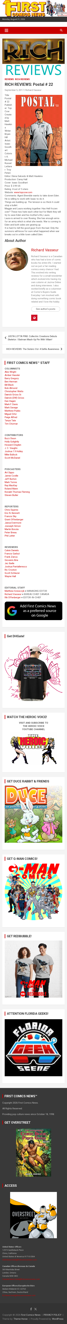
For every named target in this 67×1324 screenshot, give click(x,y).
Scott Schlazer (12, 573)
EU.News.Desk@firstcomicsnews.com (19, 1295)
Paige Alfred (11, 417)
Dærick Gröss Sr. (13, 394)
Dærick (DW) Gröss (14, 397)
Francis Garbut (12, 553)
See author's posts (45, 309)
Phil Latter (10, 535)
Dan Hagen (10, 401)
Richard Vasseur (33, 90)
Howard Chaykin (13, 444)
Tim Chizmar (11, 423)
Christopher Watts (14, 391)
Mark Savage (11, 407)
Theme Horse (21, 1319)
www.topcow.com (23, 192)
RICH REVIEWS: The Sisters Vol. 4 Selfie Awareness (32, 349)
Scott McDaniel (12, 457)
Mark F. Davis (11, 404)
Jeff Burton (11, 479)
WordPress (57, 1319)
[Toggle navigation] (6, 30)
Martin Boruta (12, 529)
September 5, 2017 (14, 90)
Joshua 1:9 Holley (14, 451)
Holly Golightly (12, 441)
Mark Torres (11, 482)
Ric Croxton (11, 569)
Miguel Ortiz (11, 414)
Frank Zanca (11, 556)
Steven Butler (11, 495)
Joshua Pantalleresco (16, 566)
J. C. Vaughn (11, 448)
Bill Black (9, 384)
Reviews (9, 79)
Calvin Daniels (12, 550)
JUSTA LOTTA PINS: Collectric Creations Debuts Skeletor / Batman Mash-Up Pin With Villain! (32, 338)
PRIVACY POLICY (52, 1315)
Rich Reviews (22, 79)
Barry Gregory (12, 378)
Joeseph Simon (13, 526)
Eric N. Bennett (12, 513)
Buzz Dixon (10, 438)
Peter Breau (11, 532)
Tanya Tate (10, 420)
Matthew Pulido (12, 410)
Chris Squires (11, 509)
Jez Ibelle (9, 563)
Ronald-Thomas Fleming (17, 492)
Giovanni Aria (11, 560)
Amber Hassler (12, 375)
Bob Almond (11, 388)
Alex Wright (10, 372)
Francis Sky (10, 516)
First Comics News (31, 1315)
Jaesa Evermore (13, 522)
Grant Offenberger (14, 519)
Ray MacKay (11, 485)
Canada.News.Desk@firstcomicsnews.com (21, 1279)
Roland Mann (11, 488)
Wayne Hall (10, 576)
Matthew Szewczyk (14, 591)
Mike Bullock (11, 454)
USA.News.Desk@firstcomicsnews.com (19, 1260)
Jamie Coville (11, 475)
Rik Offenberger (13, 597)
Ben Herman (11, 381)
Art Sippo (9, 472)
